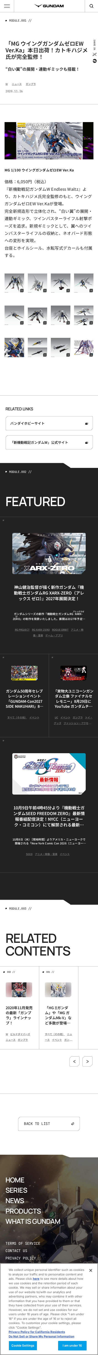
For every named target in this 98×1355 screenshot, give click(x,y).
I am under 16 (72, 1345)
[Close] (91, 1270)
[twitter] (94, 54)
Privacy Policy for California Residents (37, 1332)
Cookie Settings (22, 1345)
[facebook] (94, 61)
